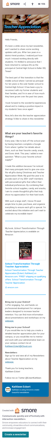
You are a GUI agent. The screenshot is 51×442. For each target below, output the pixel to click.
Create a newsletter (15, 434)
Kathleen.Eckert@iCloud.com (18, 346)
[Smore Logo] (13, 4)
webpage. (9, 321)
